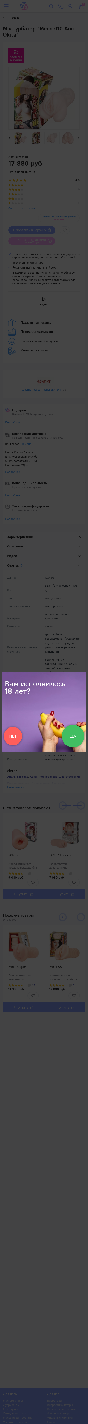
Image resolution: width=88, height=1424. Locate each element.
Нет (13, 736)
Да (73, 736)
